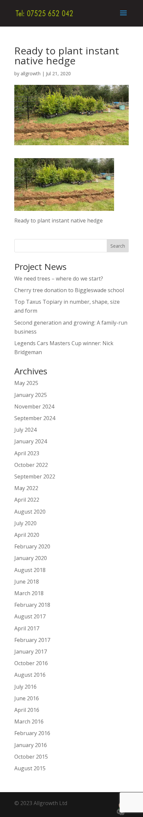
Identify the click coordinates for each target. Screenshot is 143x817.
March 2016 (29, 721)
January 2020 (30, 558)
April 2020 (26, 534)
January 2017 (30, 651)
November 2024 (34, 406)
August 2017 (30, 616)
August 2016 (30, 674)
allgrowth (31, 73)
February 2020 (32, 546)
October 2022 (31, 465)
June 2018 (26, 581)
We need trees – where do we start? (58, 278)
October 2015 (31, 756)
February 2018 (32, 604)
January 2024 (30, 441)
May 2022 (26, 488)
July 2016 (25, 686)
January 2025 (30, 395)
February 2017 (32, 640)
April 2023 (26, 453)
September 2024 (34, 418)
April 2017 (26, 628)
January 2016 (30, 745)
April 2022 (26, 499)
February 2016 (32, 733)
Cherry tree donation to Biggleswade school (69, 290)
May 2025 (26, 383)
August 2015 (30, 768)
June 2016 (26, 698)
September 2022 (34, 476)
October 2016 (31, 663)
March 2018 (29, 593)
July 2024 (25, 429)
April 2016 (26, 710)
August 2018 (30, 570)
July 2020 (25, 523)
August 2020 (30, 511)
